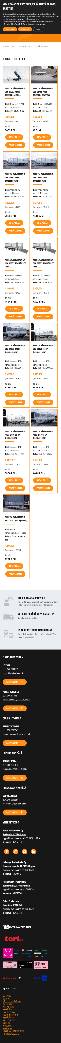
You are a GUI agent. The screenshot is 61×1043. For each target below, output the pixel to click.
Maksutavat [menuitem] (7, 1025)
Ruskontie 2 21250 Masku (14, 834)
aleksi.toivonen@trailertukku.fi (16, 699)
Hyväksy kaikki (10, 29)
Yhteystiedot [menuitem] (8, 1007)
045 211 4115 (12, 695)
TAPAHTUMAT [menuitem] (8, 1004)
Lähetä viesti (12, 682)
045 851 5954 (12, 799)
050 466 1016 (12, 764)
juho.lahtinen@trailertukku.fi (15, 803)
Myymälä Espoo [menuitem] (9, 1012)
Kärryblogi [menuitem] (7, 1028)
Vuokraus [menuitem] (7, 999)
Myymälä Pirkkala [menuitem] (10, 1015)
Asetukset (39, 29)
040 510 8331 (12, 669)
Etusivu (6, 46)
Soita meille (14, 137)
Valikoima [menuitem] (7, 996)
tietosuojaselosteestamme (36, 24)
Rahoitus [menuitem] (6, 1023)
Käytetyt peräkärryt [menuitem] (12, 1001)
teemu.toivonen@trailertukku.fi (16, 734)
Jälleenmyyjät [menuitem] (9, 1020)
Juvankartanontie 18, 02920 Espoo (19, 866)
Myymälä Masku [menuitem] (9, 1009)
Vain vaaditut (25, 29)
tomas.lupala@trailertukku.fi (15, 768)
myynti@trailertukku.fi (13, 673)
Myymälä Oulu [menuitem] (8, 1017)
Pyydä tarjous (15, 145)
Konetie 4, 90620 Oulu (13, 905)
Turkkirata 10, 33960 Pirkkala (16, 885)
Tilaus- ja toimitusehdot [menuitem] (13, 1031)
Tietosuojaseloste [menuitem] (11, 1033)
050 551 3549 (12, 730)
